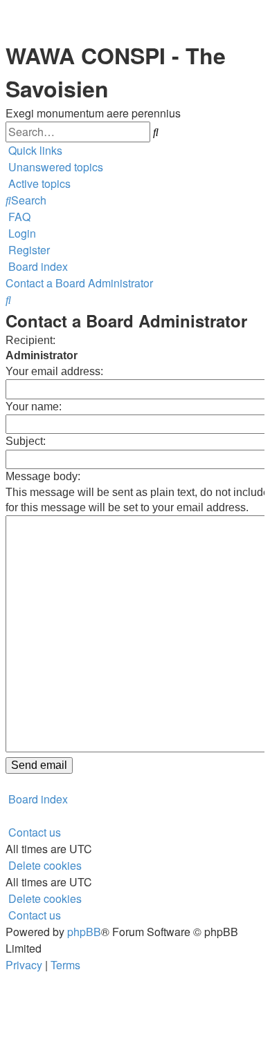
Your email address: (54, 371)
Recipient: (30, 340)
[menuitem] (54, 167)
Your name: (34, 406)
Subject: (26, 441)
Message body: (43, 476)
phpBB (84, 932)
